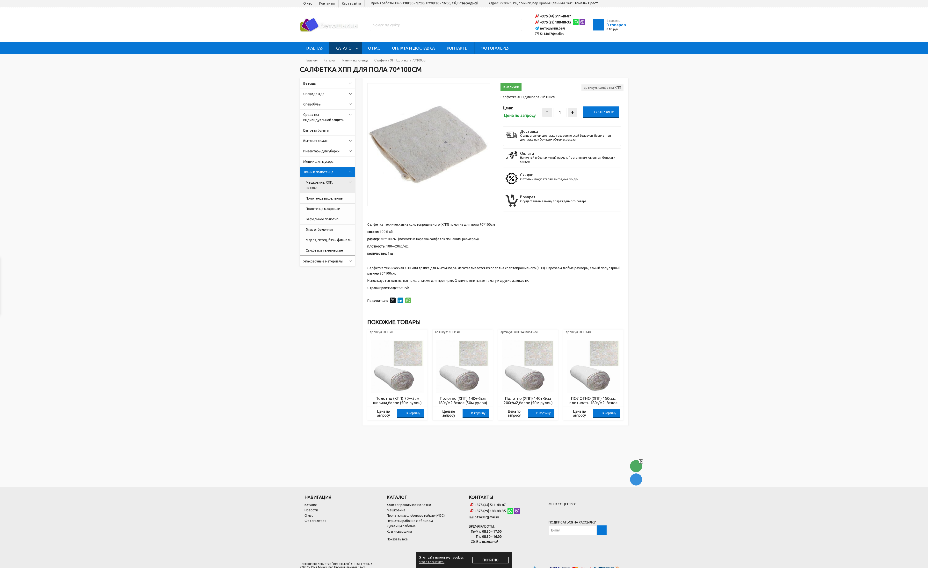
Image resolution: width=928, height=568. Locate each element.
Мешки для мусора (318, 162)
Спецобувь (312, 104)
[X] (393, 300)
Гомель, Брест (586, 3)
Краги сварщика (399, 531)
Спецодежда (313, 94)
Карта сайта (351, 3)
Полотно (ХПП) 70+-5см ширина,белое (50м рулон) (397, 400)
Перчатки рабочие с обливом (410, 521)
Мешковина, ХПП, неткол (319, 185)
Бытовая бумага (316, 130)
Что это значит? (431, 562)
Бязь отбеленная (319, 230)
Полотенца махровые (323, 209)
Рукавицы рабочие (401, 526)
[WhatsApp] (408, 300)
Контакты (327, 3)
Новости (311, 510)
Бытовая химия (315, 141)
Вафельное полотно (322, 219)
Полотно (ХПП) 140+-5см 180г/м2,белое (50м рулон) (462, 400)
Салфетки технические (324, 250)
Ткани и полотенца (318, 172)
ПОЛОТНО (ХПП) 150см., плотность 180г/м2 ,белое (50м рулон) (593, 400)
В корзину (603, 112)
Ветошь (309, 83)
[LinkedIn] (400, 300)
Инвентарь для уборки (321, 151)
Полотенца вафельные (324, 198)
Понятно (491, 560)
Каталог (344, 48)
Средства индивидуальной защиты (323, 117)
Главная (314, 48)
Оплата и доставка (413, 48)
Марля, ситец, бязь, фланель (329, 240)
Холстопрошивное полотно (409, 505)
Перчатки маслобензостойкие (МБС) (416, 515)
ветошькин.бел (552, 28)
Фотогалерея (494, 48)
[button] (486, 88)
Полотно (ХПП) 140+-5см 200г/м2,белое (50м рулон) (528, 400)
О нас (307, 3)
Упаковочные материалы (323, 261)
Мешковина (396, 510)
